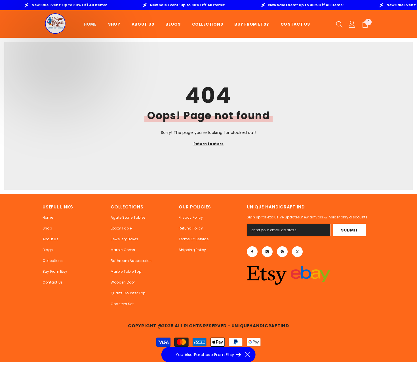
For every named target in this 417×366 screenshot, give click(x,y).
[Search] (339, 24)
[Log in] (352, 24)
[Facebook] (252, 251)
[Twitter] (297, 251)
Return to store (208, 143)
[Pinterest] (282, 251)
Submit (349, 230)
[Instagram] (267, 251)
